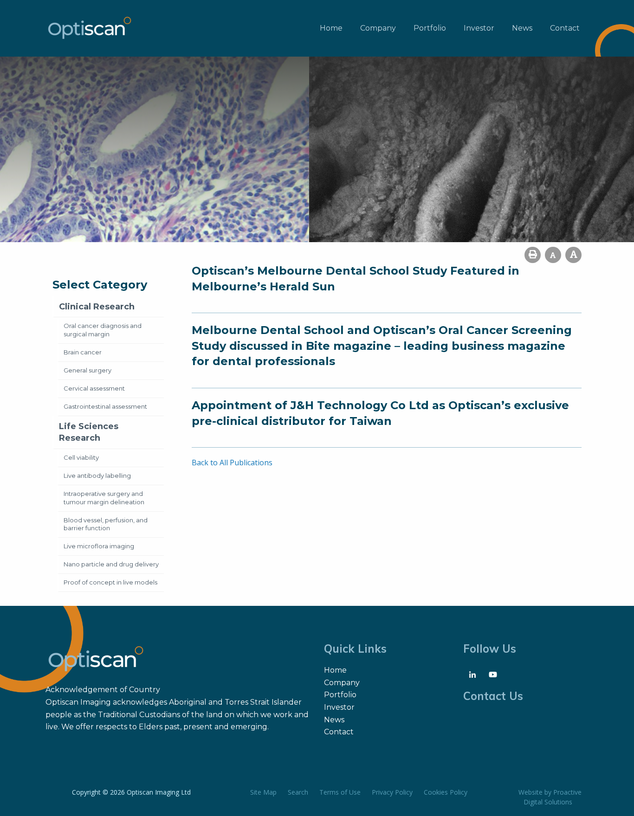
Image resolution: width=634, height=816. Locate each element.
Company (378, 28)
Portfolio (430, 28)
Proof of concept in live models (110, 582)
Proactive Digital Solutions (553, 797)
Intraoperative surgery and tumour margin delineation (104, 498)
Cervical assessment (94, 388)
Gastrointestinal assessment (105, 406)
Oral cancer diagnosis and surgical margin (103, 330)
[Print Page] (532, 255)
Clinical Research (97, 307)
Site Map (263, 792)
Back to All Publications (232, 462)
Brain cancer (83, 352)
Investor (479, 28)
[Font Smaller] (553, 255)
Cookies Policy (445, 792)
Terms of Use (340, 792)
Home (331, 28)
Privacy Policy (392, 792)
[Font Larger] (573, 255)
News (522, 28)
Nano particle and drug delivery (111, 564)
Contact (565, 28)
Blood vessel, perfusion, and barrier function (106, 524)
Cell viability (81, 457)
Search (298, 792)
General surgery (87, 370)
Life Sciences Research (88, 432)
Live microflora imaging (99, 546)
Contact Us (493, 696)
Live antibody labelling (97, 475)
